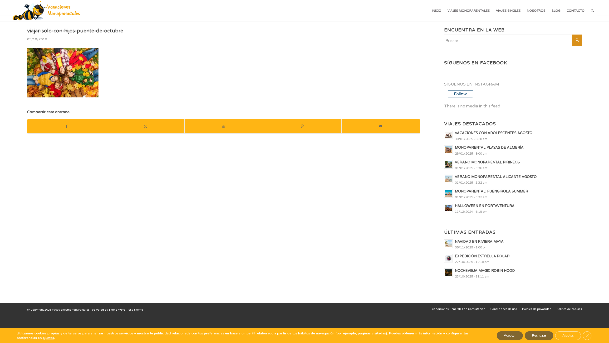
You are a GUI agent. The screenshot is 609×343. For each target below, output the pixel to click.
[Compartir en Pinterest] (302, 126)
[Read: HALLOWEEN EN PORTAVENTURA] (448, 208)
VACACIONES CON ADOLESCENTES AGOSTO (493, 133)
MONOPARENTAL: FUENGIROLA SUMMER (491, 191)
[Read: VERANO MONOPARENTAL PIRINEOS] (448, 164)
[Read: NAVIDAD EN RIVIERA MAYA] (448, 243)
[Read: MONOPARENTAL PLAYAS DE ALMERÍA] (448, 149)
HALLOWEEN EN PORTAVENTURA (485, 206)
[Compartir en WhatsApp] (224, 126)
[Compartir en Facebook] (66, 126)
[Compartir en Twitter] (145, 126)
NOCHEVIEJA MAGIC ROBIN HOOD (485, 271)
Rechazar (539, 335)
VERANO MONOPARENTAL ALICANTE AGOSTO (496, 177)
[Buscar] (592, 10)
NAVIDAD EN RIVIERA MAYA (479, 242)
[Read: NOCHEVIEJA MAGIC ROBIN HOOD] (448, 272)
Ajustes (568, 335)
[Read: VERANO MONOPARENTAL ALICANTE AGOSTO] (448, 179)
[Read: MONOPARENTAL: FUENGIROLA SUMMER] (448, 193)
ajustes (48, 338)
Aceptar (510, 335)
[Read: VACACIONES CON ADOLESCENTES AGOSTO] (448, 135)
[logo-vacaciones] (48, 10)
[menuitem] (436, 10)
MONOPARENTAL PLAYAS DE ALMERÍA (489, 148)
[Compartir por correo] (381, 126)
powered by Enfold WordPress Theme (117, 309)
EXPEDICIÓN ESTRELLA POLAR (482, 256)
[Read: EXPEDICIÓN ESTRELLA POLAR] (448, 258)
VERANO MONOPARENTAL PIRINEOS (487, 162)
